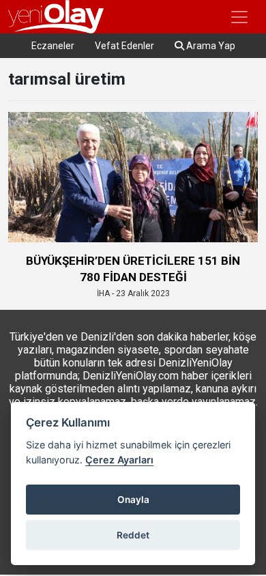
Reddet (133, 535)
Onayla (133, 499)
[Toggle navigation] (239, 17)
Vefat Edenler (124, 45)
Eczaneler (52, 45)
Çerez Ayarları (119, 459)
